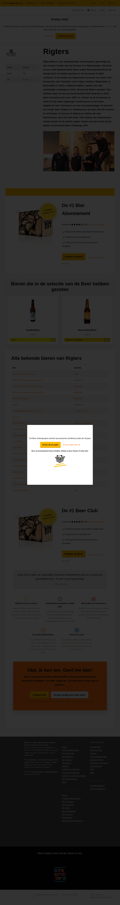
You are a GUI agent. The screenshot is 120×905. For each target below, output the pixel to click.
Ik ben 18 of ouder (50, 445)
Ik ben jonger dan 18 (71, 445)
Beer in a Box (60, 431)
